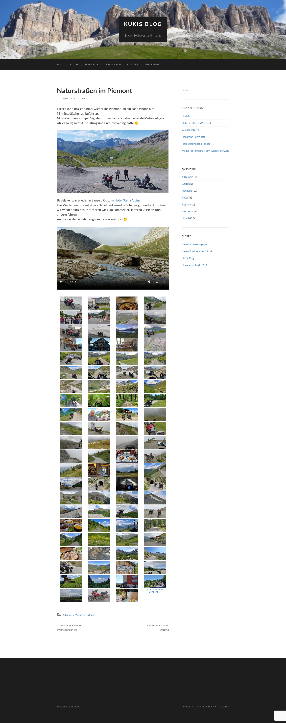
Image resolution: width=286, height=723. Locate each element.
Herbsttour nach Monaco (196, 143)
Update (158, 627)
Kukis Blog (143, 24)
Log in (185, 89)
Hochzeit (187, 190)
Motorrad (80, 614)
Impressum (152, 64)
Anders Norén (207, 706)
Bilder (74, 64)
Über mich (111, 64)
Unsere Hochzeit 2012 (194, 265)
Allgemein (68, 614)
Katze (185, 197)
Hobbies (90, 64)
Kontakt (132, 64)
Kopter (186, 204)
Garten (186, 183)
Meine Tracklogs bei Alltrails (198, 251)
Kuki (83, 98)
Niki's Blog (188, 258)
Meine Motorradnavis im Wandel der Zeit (205, 150)
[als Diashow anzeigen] (154, 591)
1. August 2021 (66, 98)
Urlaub (90, 614)
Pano (60, 64)
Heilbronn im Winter (193, 136)
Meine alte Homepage (194, 244)
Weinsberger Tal (69, 627)
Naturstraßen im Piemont (196, 123)
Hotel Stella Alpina (128, 200)
